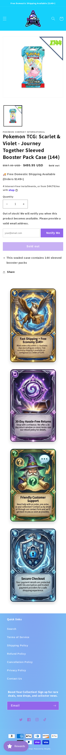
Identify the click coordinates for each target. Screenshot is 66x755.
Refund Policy (16, 653)
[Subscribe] (55, 705)
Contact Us (14, 678)
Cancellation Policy (20, 662)
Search (11, 628)
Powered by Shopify (42, 749)
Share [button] (11, 272)
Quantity (8, 196)
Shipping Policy (17, 645)
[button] (5, 19)
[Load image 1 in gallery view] (13, 115)
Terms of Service (18, 637)
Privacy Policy (16, 670)
